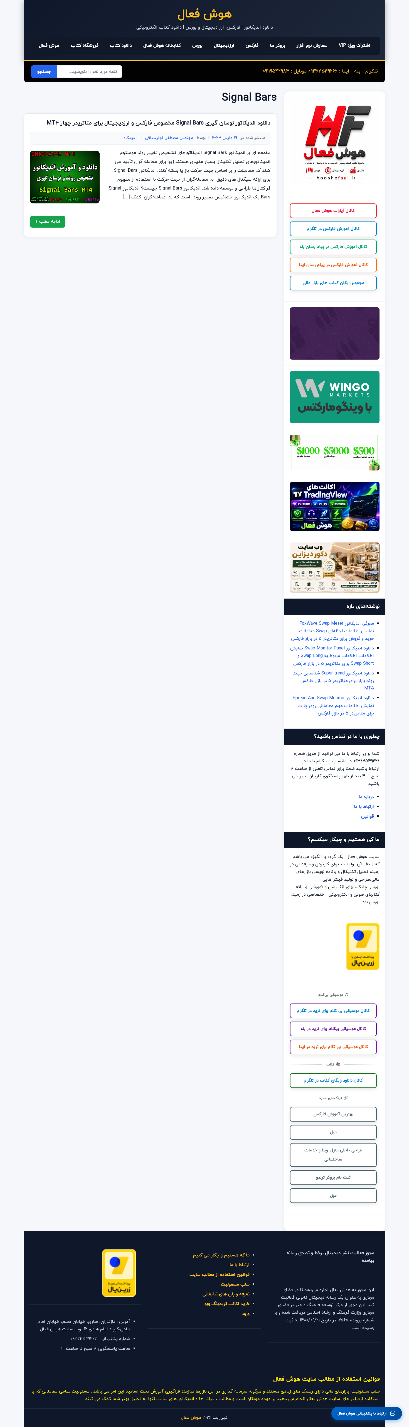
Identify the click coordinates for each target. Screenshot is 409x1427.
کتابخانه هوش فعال (162, 46)
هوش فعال (205, 14)
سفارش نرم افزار (312, 46)
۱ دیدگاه (130, 138)
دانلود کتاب (121, 46)
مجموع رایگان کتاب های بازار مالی (333, 283)
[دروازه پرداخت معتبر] (363, 969)
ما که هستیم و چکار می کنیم (221, 1255)
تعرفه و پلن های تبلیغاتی (226, 1294)
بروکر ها (277, 46)
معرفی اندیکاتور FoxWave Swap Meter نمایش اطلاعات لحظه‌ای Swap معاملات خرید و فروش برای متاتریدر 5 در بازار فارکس (332, 631)
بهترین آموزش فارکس (333, 1114)
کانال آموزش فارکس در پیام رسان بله (333, 247)
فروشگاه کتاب (84, 46)
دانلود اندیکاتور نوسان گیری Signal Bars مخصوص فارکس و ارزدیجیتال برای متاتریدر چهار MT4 (158, 123)
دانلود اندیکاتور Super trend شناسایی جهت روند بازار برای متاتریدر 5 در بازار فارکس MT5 (333, 680)
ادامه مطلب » (48, 221)
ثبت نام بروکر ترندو (333, 1178)
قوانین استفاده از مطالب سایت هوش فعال (326, 1379)
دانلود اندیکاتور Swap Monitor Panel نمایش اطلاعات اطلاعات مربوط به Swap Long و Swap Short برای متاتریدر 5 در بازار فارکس (332, 655)
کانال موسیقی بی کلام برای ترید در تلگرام (333, 1011)
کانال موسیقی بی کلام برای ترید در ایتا (333, 1047)
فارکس (252, 46)
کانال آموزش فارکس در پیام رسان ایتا (333, 265)
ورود (246, 1314)
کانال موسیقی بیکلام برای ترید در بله (333, 1029)
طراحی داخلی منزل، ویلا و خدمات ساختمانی (333, 1154)
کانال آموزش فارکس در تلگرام (333, 229)
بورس (197, 46)
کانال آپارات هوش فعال (333, 211)
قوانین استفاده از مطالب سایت (219, 1275)
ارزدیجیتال (224, 46)
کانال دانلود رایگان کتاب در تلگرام (333, 1081)
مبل (333, 1132)
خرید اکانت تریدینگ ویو (227, 1304)
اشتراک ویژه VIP (354, 46)
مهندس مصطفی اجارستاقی (169, 138)
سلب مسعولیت (235, 1284)
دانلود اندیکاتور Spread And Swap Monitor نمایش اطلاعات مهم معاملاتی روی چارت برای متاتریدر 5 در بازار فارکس (333, 705)
